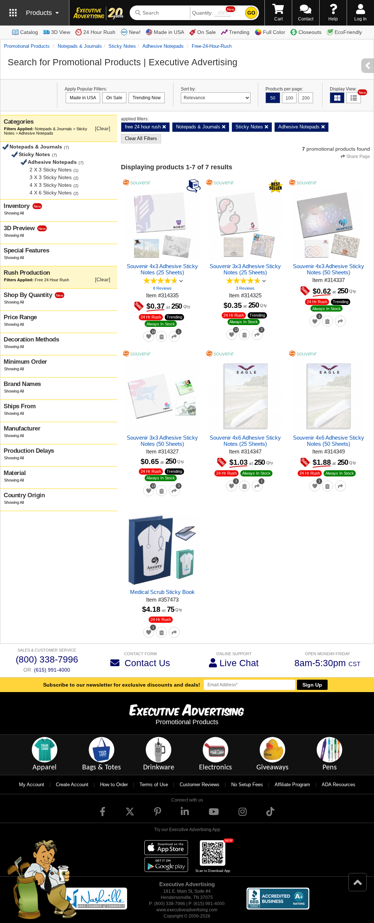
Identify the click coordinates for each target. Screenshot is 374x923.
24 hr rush (151, 317)
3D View (60, 32)
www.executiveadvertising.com (186, 909)
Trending (239, 32)
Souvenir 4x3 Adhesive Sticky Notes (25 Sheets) (162, 269)
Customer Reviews (200, 784)
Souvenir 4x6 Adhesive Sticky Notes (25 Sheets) (245, 441)
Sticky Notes (122, 46)
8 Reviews (162, 288)
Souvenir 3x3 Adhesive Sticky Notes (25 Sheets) (245, 269)
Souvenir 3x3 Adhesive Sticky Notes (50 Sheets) (162, 441)
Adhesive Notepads (163, 46)
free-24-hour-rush (212, 46)
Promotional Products (27, 46)
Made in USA (169, 32)
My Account (31, 784)
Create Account (72, 784)
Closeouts (309, 32)
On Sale (206, 32)
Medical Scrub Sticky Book (162, 592)
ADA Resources (338, 784)
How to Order (114, 784)
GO (251, 13)
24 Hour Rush (99, 32)
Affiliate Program (292, 784)
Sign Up (312, 685)
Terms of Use (154, 784)
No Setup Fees (247, 784)
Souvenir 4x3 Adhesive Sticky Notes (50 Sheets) (328, 269)
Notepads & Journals (80, 46)
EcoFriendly (348, 32)
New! (135, 32)
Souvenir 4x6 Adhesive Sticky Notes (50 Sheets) (328, 441)
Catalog (29, 32)
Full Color (274, 32)
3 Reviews (245, 288)
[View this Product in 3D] (194, 186)
